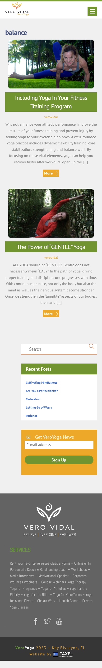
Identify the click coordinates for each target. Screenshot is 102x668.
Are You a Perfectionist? (42, 391)
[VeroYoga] (17, 13)
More (48, 173)
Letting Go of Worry (39, 407)
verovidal (51, 117)
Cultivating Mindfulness (41, 383)
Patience (31, 416)
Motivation (33, 399)
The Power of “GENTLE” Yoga (51, 247)
